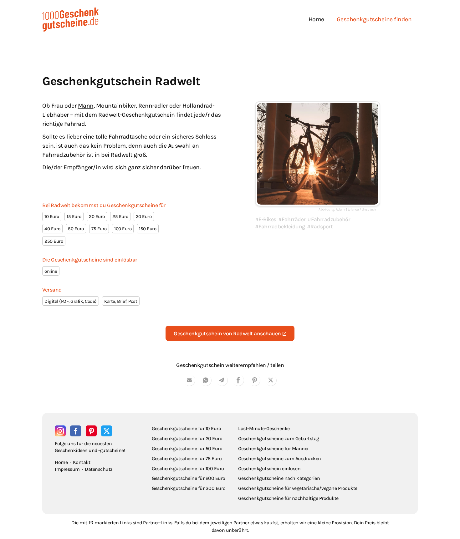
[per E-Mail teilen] (189, 381)
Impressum (67, 469)
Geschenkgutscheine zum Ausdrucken (279, 458)
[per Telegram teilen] (221, 381)
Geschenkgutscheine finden (374, 19)
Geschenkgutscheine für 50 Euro (187, 448)
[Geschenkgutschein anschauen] (317, 153)
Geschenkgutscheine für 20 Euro (187, 438)
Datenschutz (99, 469)
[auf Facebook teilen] (238, 381)
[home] (70, 20)
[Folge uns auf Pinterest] (91, 430)
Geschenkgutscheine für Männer (273, 448)
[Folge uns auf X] (106, 430)
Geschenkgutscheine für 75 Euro (187, 458)
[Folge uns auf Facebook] (75, 430)
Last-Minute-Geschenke (264, 428)
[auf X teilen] (270, 381)
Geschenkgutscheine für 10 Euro (186, 428)
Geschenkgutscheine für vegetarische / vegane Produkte (297, 488)
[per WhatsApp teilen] (205, 381)
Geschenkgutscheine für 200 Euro (188, 478)
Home (316, 19)
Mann (86, 105)
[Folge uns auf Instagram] (60, 430)
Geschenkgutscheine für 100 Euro (188, 468)
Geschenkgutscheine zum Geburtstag (278, 438)
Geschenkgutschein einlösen (269, 468)
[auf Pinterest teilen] (254, 381)
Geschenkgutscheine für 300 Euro (189, 488)
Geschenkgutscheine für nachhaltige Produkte (288, 498)
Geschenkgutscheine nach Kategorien (279, 478)
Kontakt (81, 462)
